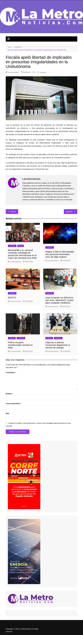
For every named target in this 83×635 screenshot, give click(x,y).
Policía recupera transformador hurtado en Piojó (20, 345)
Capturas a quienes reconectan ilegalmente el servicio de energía (57, 345)
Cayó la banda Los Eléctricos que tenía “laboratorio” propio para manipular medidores (59, 300)
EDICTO (12, 297)
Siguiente (69, 211)
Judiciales (43, 72)
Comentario (11, 372)
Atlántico (12, 338)
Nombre (9, 394)
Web (7, 413)
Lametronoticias (13, 72)
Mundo (20, 246)
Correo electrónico (13, 403)
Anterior (13, 211)
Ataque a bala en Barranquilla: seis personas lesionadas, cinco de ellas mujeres (59, 254)
